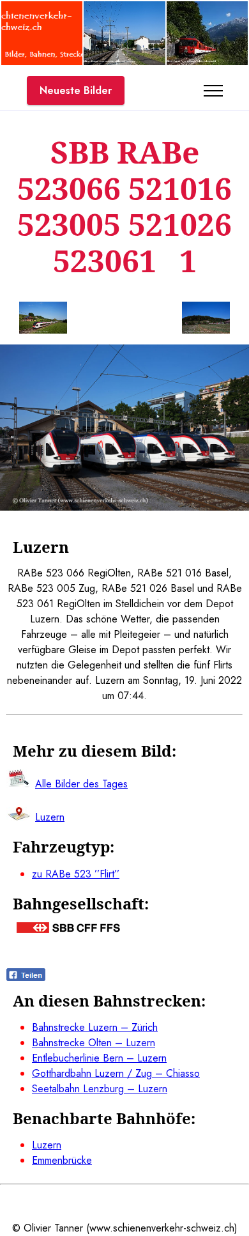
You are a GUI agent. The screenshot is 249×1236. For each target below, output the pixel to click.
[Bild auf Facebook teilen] (25, 977)
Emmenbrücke (62, 1160)
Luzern (46, 1145)
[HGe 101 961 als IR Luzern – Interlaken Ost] (207, 61)
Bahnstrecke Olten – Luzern (93, 1042)
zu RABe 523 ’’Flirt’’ (75, 874)
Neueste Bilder (76, 90)
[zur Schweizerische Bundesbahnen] (68, 929)
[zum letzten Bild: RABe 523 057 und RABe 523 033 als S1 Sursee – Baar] (43, 320)
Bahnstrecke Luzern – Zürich (95, 1027)
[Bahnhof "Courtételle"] (124, 61)
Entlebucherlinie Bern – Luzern (99, 1058)
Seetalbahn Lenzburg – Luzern (99, 1088)
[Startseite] (41, 61)
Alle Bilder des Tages (81, 783)
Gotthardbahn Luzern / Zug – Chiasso (116, 1073)
